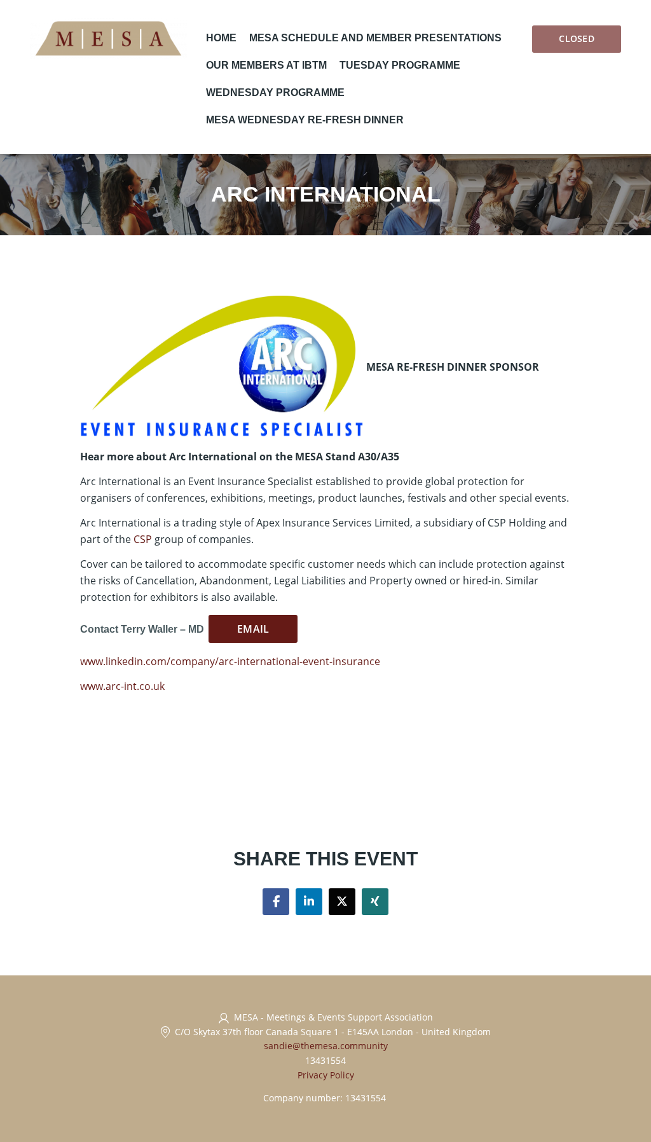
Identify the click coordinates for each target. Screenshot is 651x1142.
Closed (576, 38)
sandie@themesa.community (326, 1046)
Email (253, 629)
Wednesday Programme (275, 92)
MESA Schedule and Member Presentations (375, 37)
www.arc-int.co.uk (122, 686)
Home (221, 37)
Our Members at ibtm (266, 65)
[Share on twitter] (342, 901)
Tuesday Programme (399, 65)
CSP (143, 539)
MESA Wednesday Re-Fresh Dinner (305, 119)
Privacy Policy (326, 1075)
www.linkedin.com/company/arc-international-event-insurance (230, 661)
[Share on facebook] (276, 901)
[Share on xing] (375, 901)
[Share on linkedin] (309, 901)
